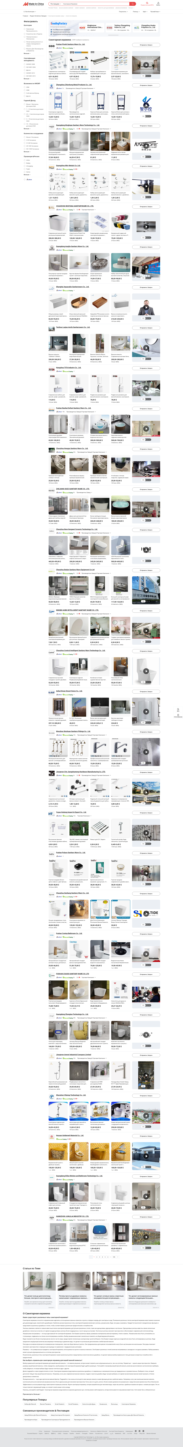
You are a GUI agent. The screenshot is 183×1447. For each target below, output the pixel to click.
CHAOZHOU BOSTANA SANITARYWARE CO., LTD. (75, 206)
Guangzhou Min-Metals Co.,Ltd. (68, 166)
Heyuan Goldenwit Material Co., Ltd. (70, 1135)
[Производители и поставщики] (33, 4)
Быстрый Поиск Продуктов (116, 1431)
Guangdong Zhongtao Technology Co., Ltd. (72, 1014)
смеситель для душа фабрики (106, 8)
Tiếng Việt (142, 1433)
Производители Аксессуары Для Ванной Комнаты (128, 1415)
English (41, 1433)
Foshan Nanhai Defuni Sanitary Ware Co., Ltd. (73, 408)
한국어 (106, 1433)
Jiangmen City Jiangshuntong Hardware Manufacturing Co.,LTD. (81, 772)
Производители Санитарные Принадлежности (55, 1419)
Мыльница (114, 1404)
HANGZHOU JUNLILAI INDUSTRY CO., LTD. (72, 1216)
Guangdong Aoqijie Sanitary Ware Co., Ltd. (72, 246)
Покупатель (122, 11)
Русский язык (98, 1433)
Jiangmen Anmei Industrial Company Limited (73, 1055)
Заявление (47, 1431)
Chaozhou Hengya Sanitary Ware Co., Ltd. (72, 448)
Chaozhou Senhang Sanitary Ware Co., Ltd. (72, 893)
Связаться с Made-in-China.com (98, 1431)
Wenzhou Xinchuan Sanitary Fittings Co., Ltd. (73, 731)
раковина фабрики (91, 8)
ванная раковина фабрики (66, 8)
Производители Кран (30, 1419)
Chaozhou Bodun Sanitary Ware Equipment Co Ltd (75, 570)
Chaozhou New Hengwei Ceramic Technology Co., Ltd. (77, 529)
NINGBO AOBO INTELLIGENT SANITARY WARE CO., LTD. (77, 610)
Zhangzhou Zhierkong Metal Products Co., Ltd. (74, 85)
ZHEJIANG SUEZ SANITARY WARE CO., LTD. (73, 489)
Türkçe (135, 1433)
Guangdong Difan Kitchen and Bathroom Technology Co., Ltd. (79, 1176)
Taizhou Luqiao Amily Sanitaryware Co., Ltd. (73, 327)
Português (84, 1433)
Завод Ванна (105, 1415)
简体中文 (47, 1433)
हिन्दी (124, 1433)
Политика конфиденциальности (79, 1431)
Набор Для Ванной (30, 1404)
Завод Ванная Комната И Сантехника (85, 1415)
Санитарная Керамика (129, 1404)
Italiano (91, 1433)
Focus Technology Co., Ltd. (90, 1437)
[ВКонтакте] (136, 1431)
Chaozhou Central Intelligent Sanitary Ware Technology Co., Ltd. (80, 650)
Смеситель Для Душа (88, 1404)
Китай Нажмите (59, 1404)
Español (72, 1433)
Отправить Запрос (146, 45)
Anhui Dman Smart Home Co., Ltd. (69, 691)
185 (114, 1257)
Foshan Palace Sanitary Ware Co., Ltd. (70, 853)
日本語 (59, 1433)
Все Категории (29, 11)
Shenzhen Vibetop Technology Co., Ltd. (71, 1095)
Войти (158, 5)
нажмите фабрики (80, 8)
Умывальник (103, 1404)
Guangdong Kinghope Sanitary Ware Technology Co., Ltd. (78, 125)
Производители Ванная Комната (84, 1419)
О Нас (40, 1431)
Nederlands (118, 1433)
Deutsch (78, 1433)
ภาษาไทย (129, 1433)
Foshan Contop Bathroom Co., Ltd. (69, 933)
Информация (129, 1431)
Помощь (135, 11)
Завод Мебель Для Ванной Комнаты (35, 1415)
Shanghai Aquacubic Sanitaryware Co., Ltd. (72, 287)
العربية (111, 1433)
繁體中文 (53, 1433)
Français (65, 1433)
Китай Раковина (73, 1404)
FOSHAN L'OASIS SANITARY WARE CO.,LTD (72, 974)
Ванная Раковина (45, 1404)
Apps (144, 11)
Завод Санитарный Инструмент (60, 1415)
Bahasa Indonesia (151, 1433)
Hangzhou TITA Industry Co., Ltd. (68, 368)
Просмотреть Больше (31, 1394)
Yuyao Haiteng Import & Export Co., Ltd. (71, 812)
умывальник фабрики (121, 8)
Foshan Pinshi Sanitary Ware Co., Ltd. (70, 44)
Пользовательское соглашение (60, 1431)
